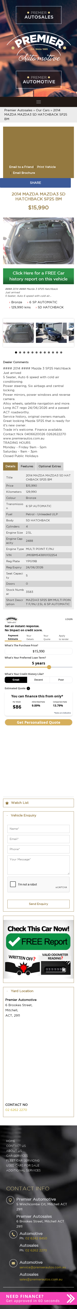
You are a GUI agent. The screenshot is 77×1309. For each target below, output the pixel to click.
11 (57, 352)
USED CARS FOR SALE (22, 1165)
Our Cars (42, 110)
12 (61, 352)
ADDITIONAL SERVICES (23, 1170)
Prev (8, 333)
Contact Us (16, 1146)
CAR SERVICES (17, 1156)
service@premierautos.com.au (43, 1267)
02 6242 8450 (36, 1238)
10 (53, 352)
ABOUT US (14, 1151)
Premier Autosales (18, 110)
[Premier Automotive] (38, 46)
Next (68, 333)
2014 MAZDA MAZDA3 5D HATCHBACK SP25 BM (35, 114)
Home (10, 1141)
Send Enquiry (38, 904)
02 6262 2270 (16, 1110)
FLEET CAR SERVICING (23, 1161)
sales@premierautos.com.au (41, 1279)
